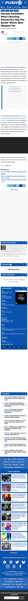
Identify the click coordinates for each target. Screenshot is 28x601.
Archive (22, 464)
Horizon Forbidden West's (8, 67)
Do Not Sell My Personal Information (14, 575)
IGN (13, 584)
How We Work (21, 459)
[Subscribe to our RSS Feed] (4, 562)
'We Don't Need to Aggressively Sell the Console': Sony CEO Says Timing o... (15, 446)
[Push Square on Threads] (14, 567)
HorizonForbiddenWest (15, 91)
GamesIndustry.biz (10, 587)
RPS (22, 587)
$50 (14, 346)
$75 (9, 346)
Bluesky (16, 259)
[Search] (25, 2)
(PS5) (13, 172)
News (2, 10)
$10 (24, 346)
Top (5, 459)
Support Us (7, 462)
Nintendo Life (12, 579)
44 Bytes (16, 573)
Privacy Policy (20, 462)
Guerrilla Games (4, 308)
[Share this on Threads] (20, 38)
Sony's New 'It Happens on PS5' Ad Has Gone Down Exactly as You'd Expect (14, 422)
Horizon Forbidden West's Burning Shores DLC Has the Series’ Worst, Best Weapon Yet (12, 19)
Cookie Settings (9, 467)
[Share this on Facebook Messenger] (23, 38)
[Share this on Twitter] (17, 38)
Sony (7, 10)
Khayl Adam (4, 34)
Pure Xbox (20, 579)
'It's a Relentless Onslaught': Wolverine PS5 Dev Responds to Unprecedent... (13, 411)
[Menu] (2, 2)
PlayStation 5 (4, 301)
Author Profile (8, 259)
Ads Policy (15, 464)
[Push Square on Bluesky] (23, 562)
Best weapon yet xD (15, 87)
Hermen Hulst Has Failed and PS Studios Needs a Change (15, 416)
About (9, 459)
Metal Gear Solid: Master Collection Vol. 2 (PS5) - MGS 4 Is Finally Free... (15, 452)
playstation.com (4, 338)
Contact (13, 462)
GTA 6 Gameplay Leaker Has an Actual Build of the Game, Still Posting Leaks (15, 398)
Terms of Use (7, 464)
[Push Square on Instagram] (8, 567)
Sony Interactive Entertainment (7, 305)
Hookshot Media (12, 571)
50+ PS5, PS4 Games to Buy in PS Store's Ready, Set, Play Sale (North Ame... (15, 439)
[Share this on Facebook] (14, 38)
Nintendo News (6, 584)
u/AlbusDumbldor (15, 89)
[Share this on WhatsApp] (8, 38)
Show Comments (14, 269)
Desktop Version (19, 467)
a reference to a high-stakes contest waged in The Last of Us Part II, (13, 118)
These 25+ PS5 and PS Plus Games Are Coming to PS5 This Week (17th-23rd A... (14, 404)
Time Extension (9, 581)
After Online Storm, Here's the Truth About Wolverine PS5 (15, 433)
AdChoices (23, 573)
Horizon (16, 10)
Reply (22, 259)
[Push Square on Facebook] (20, 567)
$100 (4, 346)
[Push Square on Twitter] (17, 562)
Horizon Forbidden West (6, 297)
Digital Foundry (19, 581)
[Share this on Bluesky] (11, 38)
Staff (14, 459)
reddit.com (8, 165)
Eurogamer (19, 584)
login (21, 279)
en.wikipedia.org (4, 341)
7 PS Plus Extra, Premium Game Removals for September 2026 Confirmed (15, 428)
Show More (13, 553)
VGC (24, 584)
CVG (18, 587)
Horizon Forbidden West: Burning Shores (6, 293)
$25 (19, 346)
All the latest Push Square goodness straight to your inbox (14, 593)
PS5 (11, 10)
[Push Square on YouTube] (11, 562)
